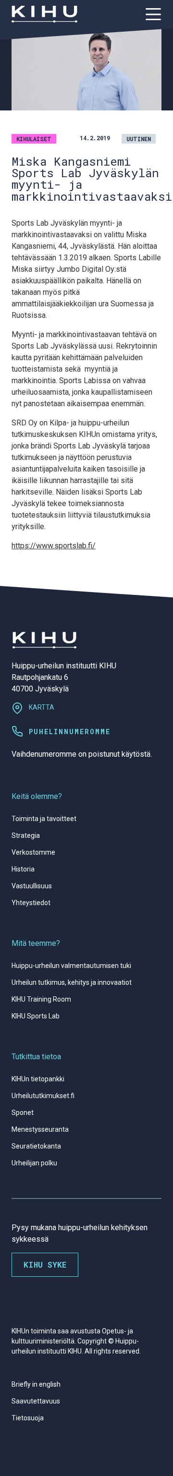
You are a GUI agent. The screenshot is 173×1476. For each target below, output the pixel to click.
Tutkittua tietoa (36, 1056)
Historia (23, 869)
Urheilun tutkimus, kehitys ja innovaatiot (72, 982)
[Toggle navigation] (153, 14)
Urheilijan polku (34, 1163)
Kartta (41, 707)
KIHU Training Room (41, 999)
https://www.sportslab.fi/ (54, 545)
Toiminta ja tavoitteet (44, 819)
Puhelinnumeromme (70, 731)
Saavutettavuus (36, 1401)
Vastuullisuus (32, 886)
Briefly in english (36, 1384)
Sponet (23, 1112)
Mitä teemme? (36, 943)
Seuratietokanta (36, 1146)
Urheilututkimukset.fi (43, 1096)
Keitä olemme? (37, 796)
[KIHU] (44, 14)
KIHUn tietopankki (38, 1079)
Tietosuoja (28, 1418)
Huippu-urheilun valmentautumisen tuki (71, 965)
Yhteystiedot (31, 903)
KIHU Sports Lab (36, 1016)
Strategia (26, 835)
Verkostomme (33, 852)
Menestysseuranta (40, 1129)
